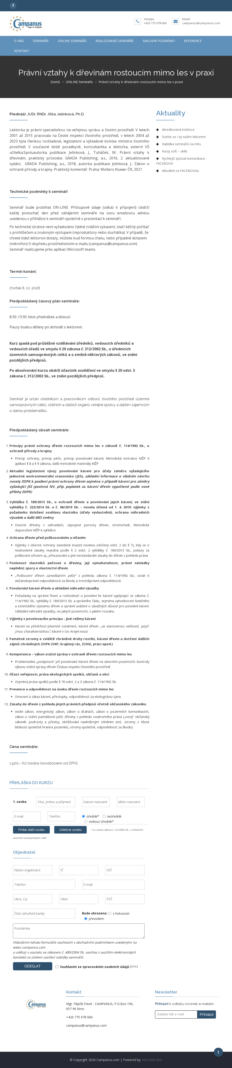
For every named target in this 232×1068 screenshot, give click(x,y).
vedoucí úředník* (101, 821)
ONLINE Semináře (72, 41)
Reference (193, 41)
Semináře (41, 41)
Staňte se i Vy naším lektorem (184, 137)
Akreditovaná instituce (178, 129)
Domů (55, 82)
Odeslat (32, 966)
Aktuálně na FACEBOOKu (180, 170)
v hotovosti (121, 913)
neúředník (114, 816)
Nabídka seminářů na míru (181, 144)
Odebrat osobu (70, 829)
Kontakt (21, 51)
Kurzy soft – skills (174, 151)
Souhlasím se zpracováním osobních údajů (94, 967)
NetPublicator (152, 1060)
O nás (19, 41)
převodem (96, 918)
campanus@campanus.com (201, 23)
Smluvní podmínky (159, 41)
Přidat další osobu (31, 829)
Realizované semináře (115, 41)
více (134, 966)
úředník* (93, 816)
